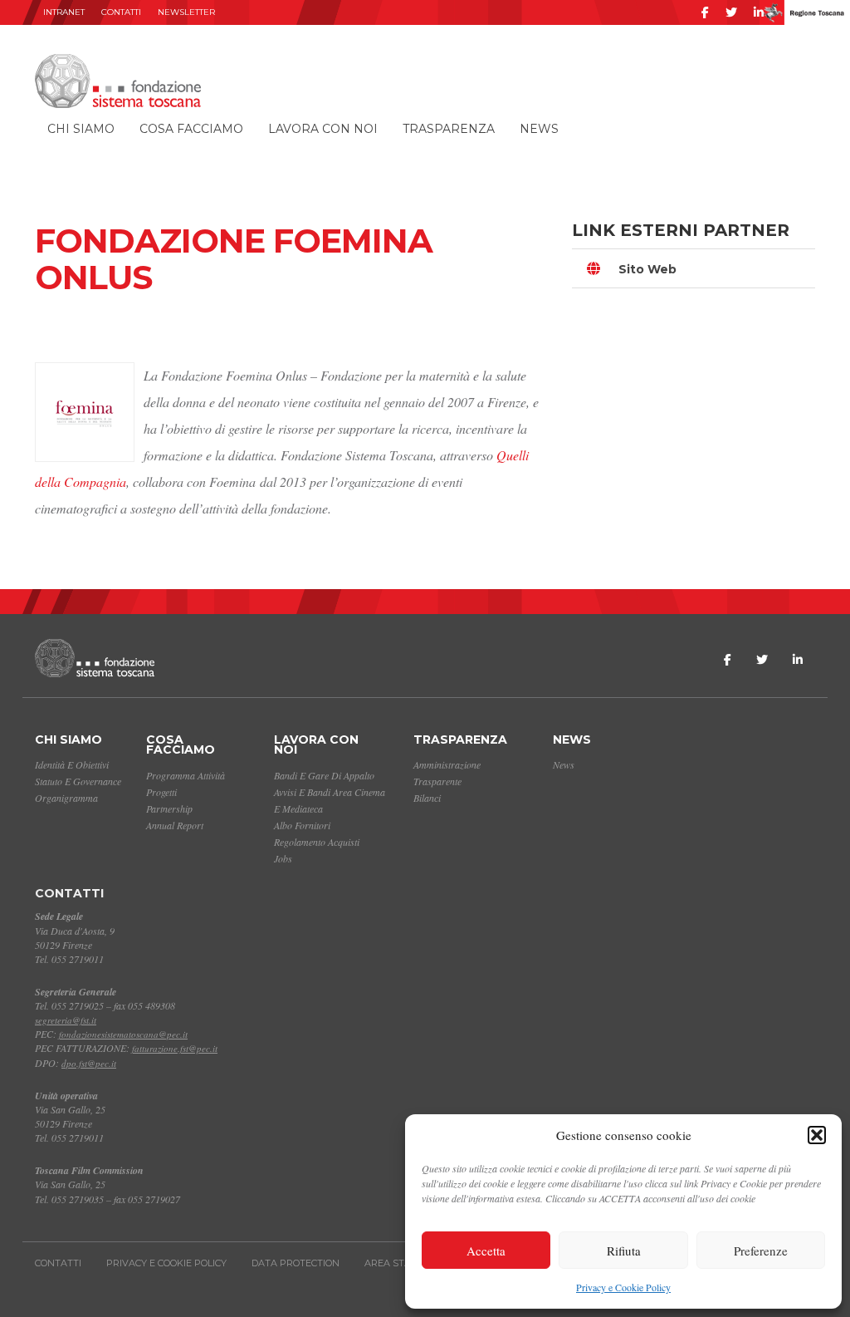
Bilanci (427, 797)
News (539, 128)
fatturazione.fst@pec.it (174, 1048)
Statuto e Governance (78, 781)
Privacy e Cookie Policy (623, 1287)
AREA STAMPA (398, 1263)
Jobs (283, 858)
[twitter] (731, 12)
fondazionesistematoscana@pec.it (123, 1034)
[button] (816, 1135)
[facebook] (705, 12)
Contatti (121, 12)
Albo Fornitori (302, 825)
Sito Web (647, 269)
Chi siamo (81, 128)
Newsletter (186, 12)
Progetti (161, 792)
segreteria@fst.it (65, 1020)
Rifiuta (624, 1250)
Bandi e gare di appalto (324, 775)
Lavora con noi (323, 128)
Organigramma (66, 797)
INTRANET (64, 12)
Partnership (169, 808)
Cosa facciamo (191, 128)
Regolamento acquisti (316, 841)
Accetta (486, 1250)
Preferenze (761, 1250)
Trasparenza (449, 128)
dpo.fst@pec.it (88, 1063)
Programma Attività (185, 775)
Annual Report (174, 825)
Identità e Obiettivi (72, 764)
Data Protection (296, 1263)
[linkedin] (758, 12)
